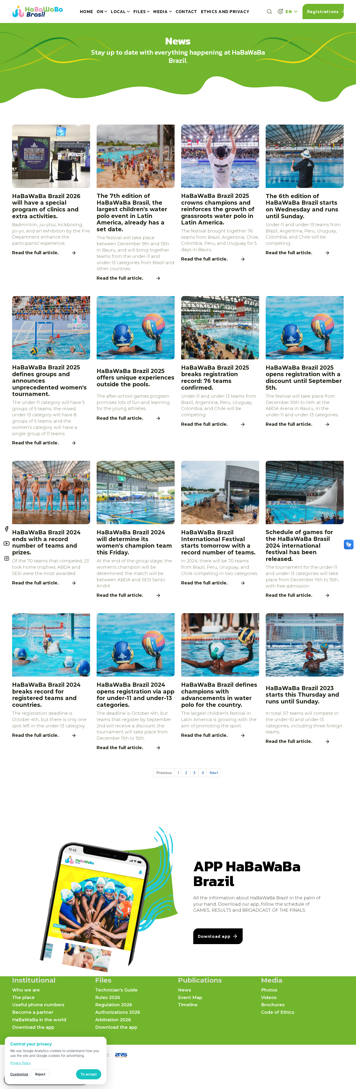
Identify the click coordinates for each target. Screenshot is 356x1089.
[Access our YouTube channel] (6, 544)
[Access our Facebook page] (6, 529)
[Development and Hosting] (121, 1055)
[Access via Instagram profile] (6, 559)
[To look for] (269, 11)
